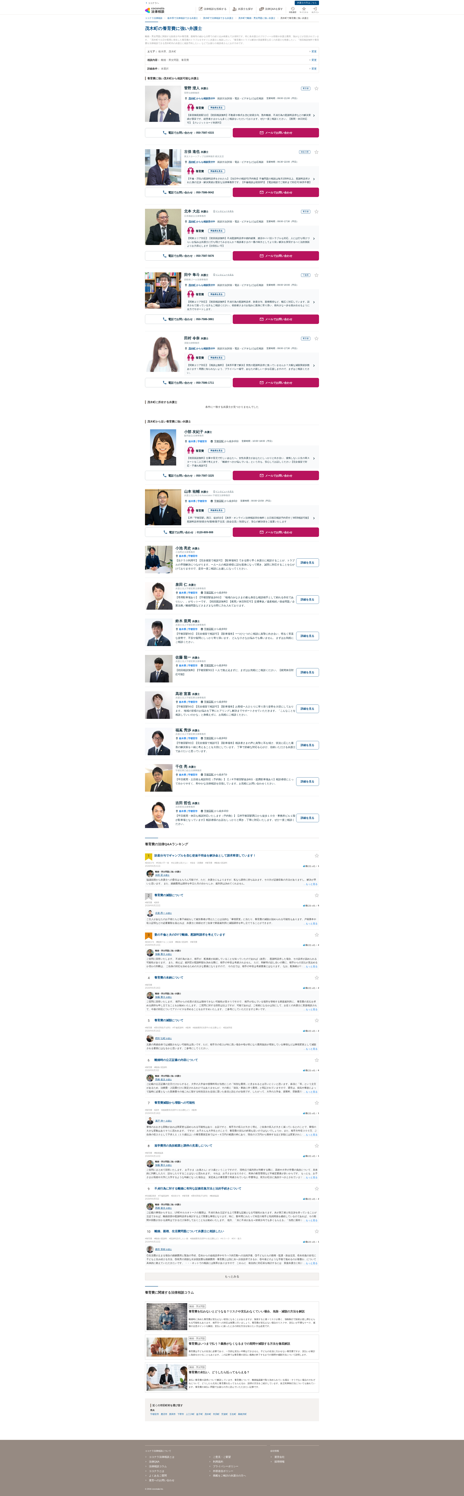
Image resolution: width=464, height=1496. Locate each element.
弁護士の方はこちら (307, 2)
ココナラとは (156, 1471)
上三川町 (190, 1414)
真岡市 (172, 1414)
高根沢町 (242, 1414)
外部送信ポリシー (223, 1471)
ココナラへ (153, 3)
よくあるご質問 (158, 1475)
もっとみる (232, 1276)
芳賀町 (224, 1414)
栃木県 (192, 441)
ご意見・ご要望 (222, 1456)
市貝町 (216, 1414)
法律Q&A (154, 1461)
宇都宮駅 (219, 441)
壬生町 (233, 1414)
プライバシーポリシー (225, 1466)
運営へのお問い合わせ (161, 1480)
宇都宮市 (202, 441)
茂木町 (192, 98)
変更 (314, 51)
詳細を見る (307, 562)
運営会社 (279, 1456)
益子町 (199, 1414)
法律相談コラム (158, 1466)
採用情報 (279, 1461)
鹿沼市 (164, 1414)
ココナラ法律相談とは (161, 1456)
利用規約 (218, 1461)
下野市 (180, 1414)
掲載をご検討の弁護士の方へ (229, 1475)
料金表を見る (217, 107)
